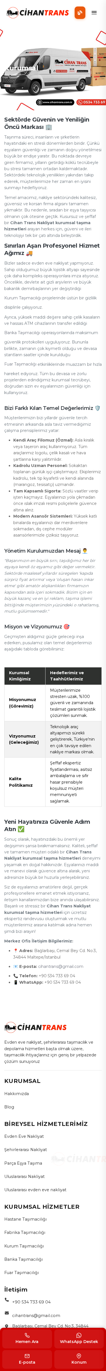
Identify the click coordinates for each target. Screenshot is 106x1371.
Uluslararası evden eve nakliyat (35, 1189)
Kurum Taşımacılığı (22, 297)
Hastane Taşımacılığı (25, 1219)
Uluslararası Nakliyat (24, 1176)
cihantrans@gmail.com (60, 966)
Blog (9, 1107)
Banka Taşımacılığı (22, 332)
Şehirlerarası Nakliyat (25, 1149)
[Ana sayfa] (38, 12)
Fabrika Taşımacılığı (24, 1232)
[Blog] (80, 13)
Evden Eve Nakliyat (24, 1136)
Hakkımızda (16, 1093)
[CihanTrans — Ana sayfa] (35, 1027)
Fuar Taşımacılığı (20, 364)
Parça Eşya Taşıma (23, 1163)
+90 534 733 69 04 (31, 1302)
